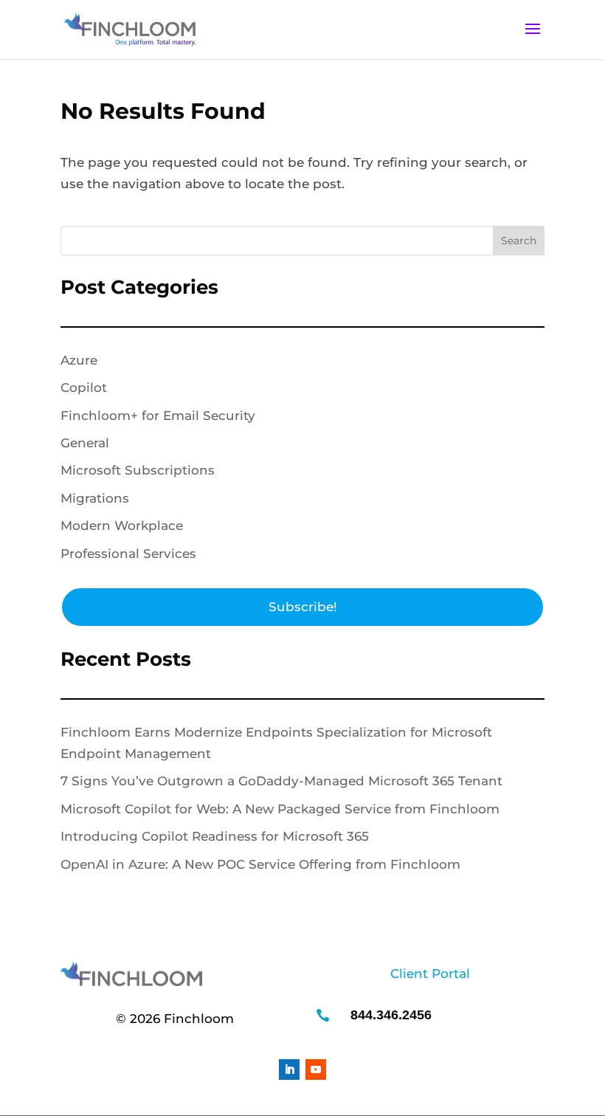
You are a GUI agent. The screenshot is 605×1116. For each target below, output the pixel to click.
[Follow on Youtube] (315, 1069)
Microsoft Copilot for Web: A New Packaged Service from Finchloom (279, 809)
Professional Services (128, 553)
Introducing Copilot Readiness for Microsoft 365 (214, 836)
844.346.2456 (391, 1015)
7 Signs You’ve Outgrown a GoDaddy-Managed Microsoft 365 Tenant (281, 781)
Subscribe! (303, 606)
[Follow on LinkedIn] (289, 1069)
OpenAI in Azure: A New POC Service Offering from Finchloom (260, 864)
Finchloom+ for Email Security (157, 415)
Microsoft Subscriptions (137, 470)
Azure (78, 360)
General (84, 442)
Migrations (94, 498)
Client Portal (430, 973)
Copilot (83, 387)
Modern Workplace (121, 525)
